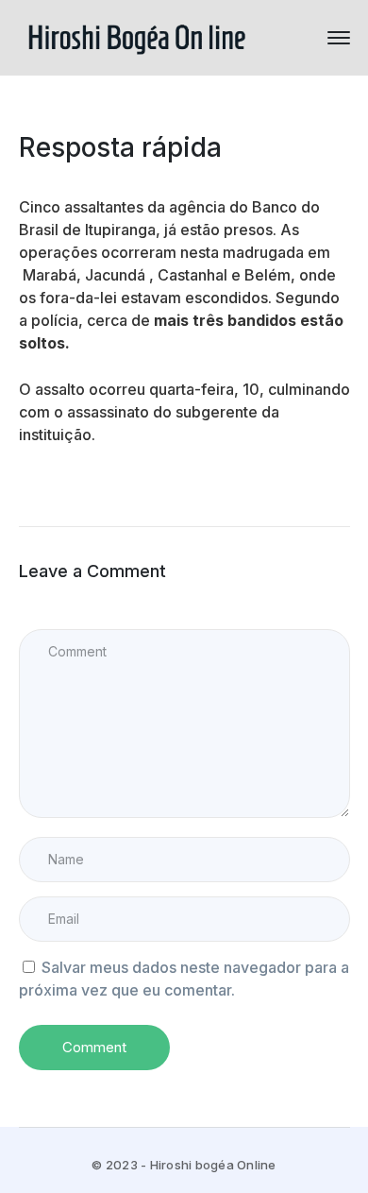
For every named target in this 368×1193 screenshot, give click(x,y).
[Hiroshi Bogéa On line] (137, 35)
